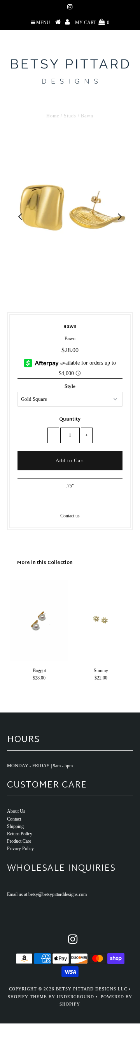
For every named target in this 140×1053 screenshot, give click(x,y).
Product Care (19, 841)
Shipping (15, 826)
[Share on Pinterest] (82, 500)
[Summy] (101, 659)
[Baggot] (39, 659)
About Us (16, 811)
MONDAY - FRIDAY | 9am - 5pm (40, 765)
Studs (70, 116)
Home (52, 116)
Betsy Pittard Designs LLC (91, 989)
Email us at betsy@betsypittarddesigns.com (47, 894)
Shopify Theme (27, 996)
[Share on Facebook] (56, 500)
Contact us (70, 516)
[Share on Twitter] (68, 500)
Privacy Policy (20, 848)
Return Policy (19, 833)
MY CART (92, 22)
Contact (14, 819)
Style (70, 386)
